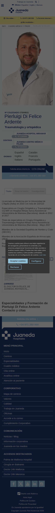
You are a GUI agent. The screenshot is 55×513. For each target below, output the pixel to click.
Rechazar (14, 267)
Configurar (36, 261)
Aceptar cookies (18, 261)
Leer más (42, 255)
